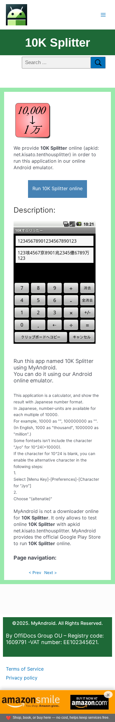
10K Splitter (57, 42)
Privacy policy (21, 678)
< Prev (35, 572)
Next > (50, 572)
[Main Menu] (103, 15)
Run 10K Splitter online (57, 188)
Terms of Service (25, 669)
